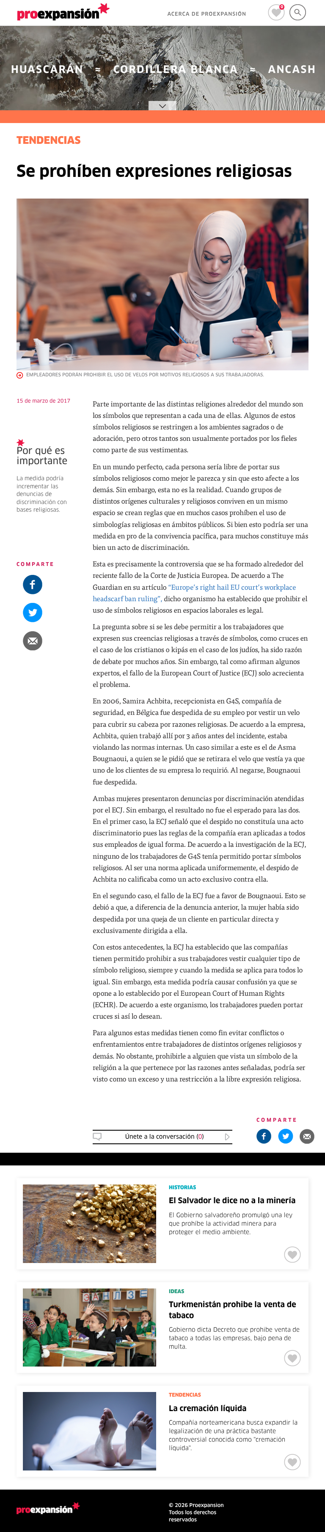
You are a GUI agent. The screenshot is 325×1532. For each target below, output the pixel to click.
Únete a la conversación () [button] (164, 1137)
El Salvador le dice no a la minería (232, 1201)
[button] (48, 640)
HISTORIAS (182, 1187)
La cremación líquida (208, 1409)
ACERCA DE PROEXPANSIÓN (206, 14)
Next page (244, 1369)
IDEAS (176, 1291)
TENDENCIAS (49, 141)
